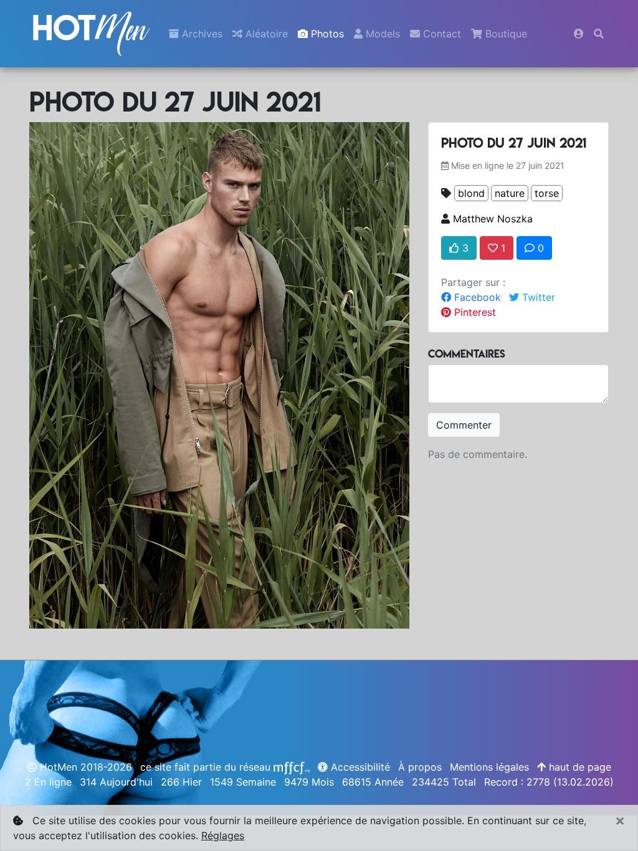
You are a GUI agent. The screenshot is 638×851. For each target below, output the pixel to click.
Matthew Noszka (493, 218)
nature (510, 193)
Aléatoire (265, 33)
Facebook (476, 297)
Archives (200, 33)
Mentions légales (489, 767)
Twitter (537, 297)
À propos (420, 767)
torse (547, 193)
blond (471, 193)
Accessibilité (359, 767)
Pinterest (473, 312)
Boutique (504, 33)
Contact (440, 33)
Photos (326, 33)
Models (381, 33)
